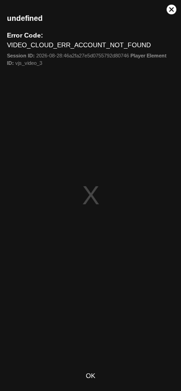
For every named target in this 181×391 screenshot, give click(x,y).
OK (90, 375)
